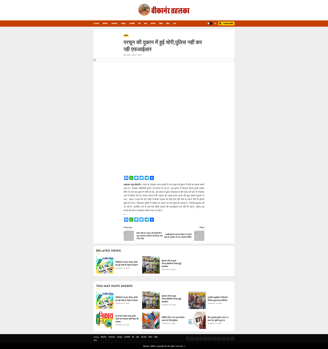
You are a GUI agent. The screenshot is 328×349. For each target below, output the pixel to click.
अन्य (174, 23)
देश (139, 23)
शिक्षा (167, 23)
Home (96, 23)
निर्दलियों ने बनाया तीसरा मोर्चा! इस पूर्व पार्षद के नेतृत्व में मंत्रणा (126, 263)
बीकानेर (105, 23)
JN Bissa (128, 55)
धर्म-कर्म (153, 23)
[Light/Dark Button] (209, 23)
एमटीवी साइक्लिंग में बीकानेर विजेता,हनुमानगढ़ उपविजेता (218, 299)
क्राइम (123, 23)
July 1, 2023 (138, 55)
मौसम (160, 23)
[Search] (215, 23)
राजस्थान (114, 23)
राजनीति (132, 23)
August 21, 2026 (169, 323)
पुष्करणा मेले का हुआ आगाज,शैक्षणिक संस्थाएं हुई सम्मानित (171, 263)
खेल (145, 23)
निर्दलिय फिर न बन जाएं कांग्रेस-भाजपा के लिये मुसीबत (173, 319)
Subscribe (228, 23)
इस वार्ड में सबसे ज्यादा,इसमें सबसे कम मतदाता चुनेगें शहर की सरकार (127, 318)
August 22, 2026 (123, 268)
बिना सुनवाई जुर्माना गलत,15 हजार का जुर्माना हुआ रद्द (218, 319)
